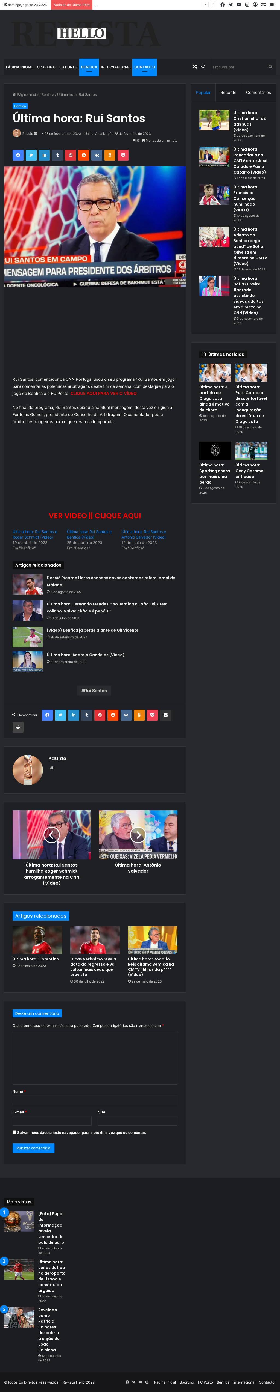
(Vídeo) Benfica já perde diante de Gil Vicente (93, 630)
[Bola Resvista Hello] (86, 34)
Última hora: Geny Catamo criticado (249, 470)
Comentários (258, 92)
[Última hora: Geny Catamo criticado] (251, 451)
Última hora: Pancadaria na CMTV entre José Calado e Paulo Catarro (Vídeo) (250, 161)
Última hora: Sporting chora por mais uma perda (214, 473)
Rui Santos (95, 690)
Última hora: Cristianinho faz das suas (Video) (250, 121)
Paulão (27, 134)
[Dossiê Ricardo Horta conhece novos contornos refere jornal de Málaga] (28, 584)
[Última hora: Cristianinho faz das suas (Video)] (214, 120)
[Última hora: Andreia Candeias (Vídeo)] (28, 661)
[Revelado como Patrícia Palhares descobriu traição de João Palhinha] (19, 1317)
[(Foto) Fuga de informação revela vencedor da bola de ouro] (19, 1221)
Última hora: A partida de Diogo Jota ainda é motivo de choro (214, 398)
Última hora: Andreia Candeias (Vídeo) (86, 655)
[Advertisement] (95, 335)
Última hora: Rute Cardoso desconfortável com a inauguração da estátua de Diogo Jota (169, 4)
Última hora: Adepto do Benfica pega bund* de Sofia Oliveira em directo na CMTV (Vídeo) (250, 246)
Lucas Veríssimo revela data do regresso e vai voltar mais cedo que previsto (93, 966)
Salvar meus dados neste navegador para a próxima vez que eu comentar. (81, 1132)
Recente (228, 92)
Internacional (115, 67)
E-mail (20, 1112)
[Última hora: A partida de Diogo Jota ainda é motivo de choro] (215, 373)
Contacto (144, 67)
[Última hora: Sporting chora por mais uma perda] (215, 451)
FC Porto (68, 67)
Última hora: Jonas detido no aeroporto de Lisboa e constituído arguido (52, 1276)
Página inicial (19, 67)
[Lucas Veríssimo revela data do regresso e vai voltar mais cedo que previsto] (95, 940)
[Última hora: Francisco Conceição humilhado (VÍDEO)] (214, 194)
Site (101, 1112)
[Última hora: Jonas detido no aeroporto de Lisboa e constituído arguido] (19, 1269)
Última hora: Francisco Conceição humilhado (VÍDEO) (246, 198)
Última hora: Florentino (36, 959)
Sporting (46, 67)
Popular (203, 92)
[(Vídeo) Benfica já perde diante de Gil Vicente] (28, 637)
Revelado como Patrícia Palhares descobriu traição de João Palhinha (49, 1330)
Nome (19, 1091)
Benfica (89, 67)
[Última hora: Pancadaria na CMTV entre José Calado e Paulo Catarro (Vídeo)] (214, 157)
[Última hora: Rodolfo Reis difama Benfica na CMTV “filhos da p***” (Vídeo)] (152, 940)
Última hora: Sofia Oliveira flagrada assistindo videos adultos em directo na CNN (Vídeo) (249, 296)
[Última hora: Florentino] (37, 940)
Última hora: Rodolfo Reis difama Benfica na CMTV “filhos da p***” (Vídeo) (151, 966)
